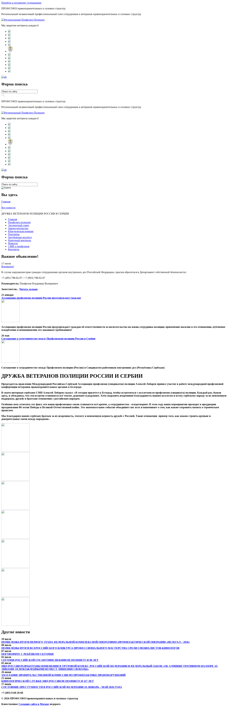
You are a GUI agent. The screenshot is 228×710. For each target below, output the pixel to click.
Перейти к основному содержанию (21, 2)
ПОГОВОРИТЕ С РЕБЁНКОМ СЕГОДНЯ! (27, 654)
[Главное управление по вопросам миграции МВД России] (9, 54)
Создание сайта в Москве (34, 704)
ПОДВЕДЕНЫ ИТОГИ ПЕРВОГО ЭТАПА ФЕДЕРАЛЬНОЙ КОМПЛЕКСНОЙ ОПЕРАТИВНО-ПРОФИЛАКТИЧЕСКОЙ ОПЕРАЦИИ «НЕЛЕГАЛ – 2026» (95, 642)
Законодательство (18, 228)
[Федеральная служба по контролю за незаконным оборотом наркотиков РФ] (9, 68)
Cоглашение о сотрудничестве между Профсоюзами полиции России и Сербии (48, 338)
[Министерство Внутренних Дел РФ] (9, 31)
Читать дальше (28, 289)
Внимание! (7, 266)
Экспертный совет (18, 225)
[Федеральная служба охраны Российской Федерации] (9, 64)
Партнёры (14, 234)
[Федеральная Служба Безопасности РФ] (9, 38)
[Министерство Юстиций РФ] (9, 58)
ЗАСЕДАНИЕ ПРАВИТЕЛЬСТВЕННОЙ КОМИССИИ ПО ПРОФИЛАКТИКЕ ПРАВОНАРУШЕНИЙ (63, 675)
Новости (13, 243)
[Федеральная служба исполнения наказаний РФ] (9, 61)
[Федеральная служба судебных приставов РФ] (9, 71)
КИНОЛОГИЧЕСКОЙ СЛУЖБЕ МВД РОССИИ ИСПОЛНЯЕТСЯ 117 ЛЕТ (47, 681)
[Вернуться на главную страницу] (23, 19)
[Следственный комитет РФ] (9, 44)
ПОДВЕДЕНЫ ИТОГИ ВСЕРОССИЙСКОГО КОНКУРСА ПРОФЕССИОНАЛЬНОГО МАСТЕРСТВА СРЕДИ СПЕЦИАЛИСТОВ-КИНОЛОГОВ (90, 648)
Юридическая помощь (20, 231)
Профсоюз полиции (19, 222)
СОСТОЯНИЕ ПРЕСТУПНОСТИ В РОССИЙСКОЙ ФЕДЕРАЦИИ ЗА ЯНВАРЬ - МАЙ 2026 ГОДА (61, 687)
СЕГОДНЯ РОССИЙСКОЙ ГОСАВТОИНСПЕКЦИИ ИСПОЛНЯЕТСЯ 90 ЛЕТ (49, 660)
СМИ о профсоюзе (18, 246)
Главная (12, 219)
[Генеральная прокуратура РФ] (9, 34)
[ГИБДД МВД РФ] (9, 41)
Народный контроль (19, 240)
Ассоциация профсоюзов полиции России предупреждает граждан (41, 297)
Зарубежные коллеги (20, 237)
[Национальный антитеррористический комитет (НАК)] (10, 51)
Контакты (13, 249)
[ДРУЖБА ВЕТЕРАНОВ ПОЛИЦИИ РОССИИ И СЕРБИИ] (15, 450)
